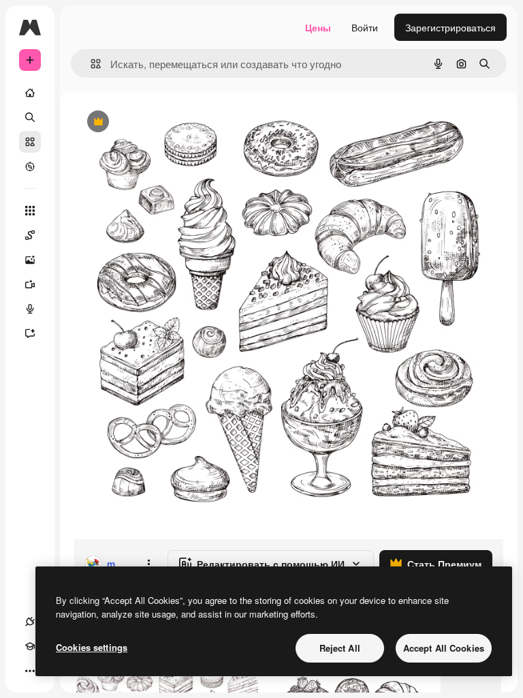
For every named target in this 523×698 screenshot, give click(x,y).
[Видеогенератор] (30, 284)
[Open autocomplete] (90, 64)
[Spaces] (30, 235)
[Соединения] (30, 622)
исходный (165, 122)
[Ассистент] (30, 333)
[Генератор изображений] (30, 260)
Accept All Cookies (443, 647)
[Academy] (30, 646)
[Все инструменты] (30, 211)
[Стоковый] (30, 142)
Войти (364, 27)
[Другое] (30, 671)
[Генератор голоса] (30, 309)
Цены (318, 27)
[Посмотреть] (30, 166)
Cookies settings (91, 647)
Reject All (339, 647)
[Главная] (30, 93)
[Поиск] (30, 117)
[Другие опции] (148, 563)
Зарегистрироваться (450, 27)
